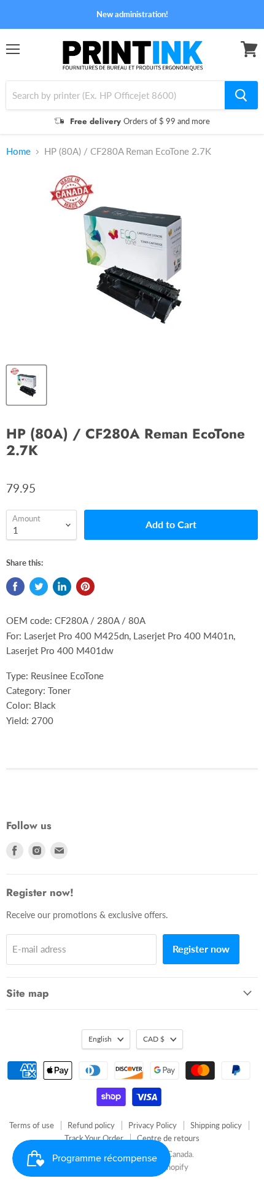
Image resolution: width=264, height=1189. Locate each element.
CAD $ (154, 1038)
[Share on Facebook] (15, 586)
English (100, 1038)
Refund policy (91, 1125)
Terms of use (31, 1125)
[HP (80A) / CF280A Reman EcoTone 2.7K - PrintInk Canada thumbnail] (26, 385)
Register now (201, 948)
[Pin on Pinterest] (85, 586)
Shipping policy (216, 1125)
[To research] (241, 95)
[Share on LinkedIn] (62, 586)
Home (18, 151)
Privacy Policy (152, 1125)
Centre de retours (168, 1138)
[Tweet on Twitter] (38, 586)
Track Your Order (93, 1138)
